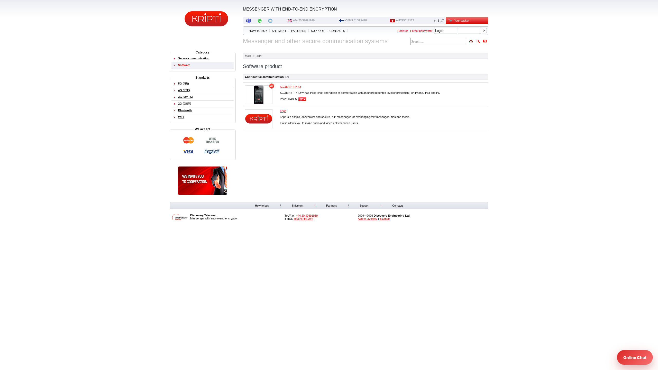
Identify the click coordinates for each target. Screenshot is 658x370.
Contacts (337, 30)
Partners (298, 30)
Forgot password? (421, 30)
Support (318, 30)
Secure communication (193, 58)
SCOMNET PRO (290, 86)
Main (248, 55)
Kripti (283, 111)
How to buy (258, 30)
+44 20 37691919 (304, 20)
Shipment (279, 30)
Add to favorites (367, 218)
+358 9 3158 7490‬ (355, 20)
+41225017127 (405, 20)
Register (402, 30)
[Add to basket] (302, 98)
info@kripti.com (303, 218)
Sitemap (385, 218)
